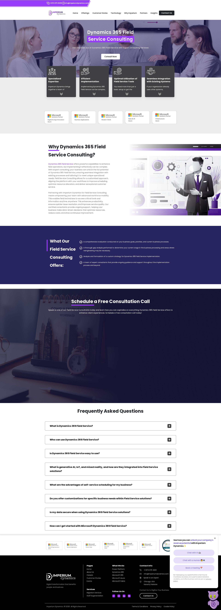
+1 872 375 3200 (55, 3)
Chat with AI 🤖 (194, 552)
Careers (90, 575)
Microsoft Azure (118, 578)
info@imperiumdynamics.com (77, 3)
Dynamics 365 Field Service (60, 164)
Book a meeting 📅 (194, 568)
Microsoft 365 (117, 575)
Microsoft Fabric (118, 581)
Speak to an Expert (151, 578)
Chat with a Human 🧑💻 (194, 560)
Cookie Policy (169, 606)
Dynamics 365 (118, 572)
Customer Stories (94, 578)
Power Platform (118, 569)
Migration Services (94, 593)
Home (75, 13)
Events (89, 581)
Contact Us (148, 596)
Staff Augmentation (95, 596)
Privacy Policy (155, 606)
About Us (90, 572)
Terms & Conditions (140, 606)
